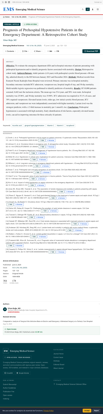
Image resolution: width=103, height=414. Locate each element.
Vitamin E (60, 125)
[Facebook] (6, 2)
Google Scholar (24, 373)
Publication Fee (8, 391)
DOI (42, 140)
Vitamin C (50, 125)
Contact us (97, 2)
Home (7, 17)
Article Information (11, 261)
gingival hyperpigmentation (34, 125)
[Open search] (83, 9)
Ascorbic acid (17, 125)
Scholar (51, 140)
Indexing (6, 398)
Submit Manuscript (9, 384)
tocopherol (70, 125)
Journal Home (58, 353)
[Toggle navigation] (97, 9)
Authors (6, 304)
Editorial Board (59, 364)
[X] (3, 2)
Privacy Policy (48, 410)
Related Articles (9, 317)
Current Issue (58, 357)
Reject (96, 410)
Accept (87, 410)
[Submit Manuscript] (88, 9)
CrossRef (10, 373)
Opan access (7, 395)
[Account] (93, 9)
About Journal (58, 368)
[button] (51, 310)
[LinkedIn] (9, 2)
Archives (57, 361)
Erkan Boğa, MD (10, 40)
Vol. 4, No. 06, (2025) (19, 17)
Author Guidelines (9, 388)
